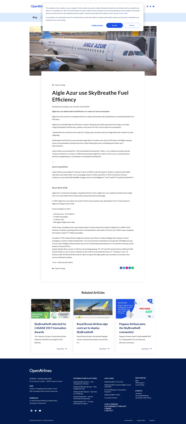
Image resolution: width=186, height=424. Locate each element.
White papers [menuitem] (140, 383)
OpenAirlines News (65, 262)
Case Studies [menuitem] (139, 385)
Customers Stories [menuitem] (110, 398)
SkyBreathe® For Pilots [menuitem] (112, 395)
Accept (114, 25)
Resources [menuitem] (140, 377)
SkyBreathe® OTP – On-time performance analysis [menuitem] (83, 402)
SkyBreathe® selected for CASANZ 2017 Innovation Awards (50, 328)
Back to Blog (60, 85)
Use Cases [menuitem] (109, 378)
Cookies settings (97, 25)
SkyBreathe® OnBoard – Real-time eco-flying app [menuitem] (85, 393)
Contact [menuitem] (108, 410)
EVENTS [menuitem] (138, 390)
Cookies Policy (141, 420)
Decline (132, 25)
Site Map (152, 420)
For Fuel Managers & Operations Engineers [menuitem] (115, 391)
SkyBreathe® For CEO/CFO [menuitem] (113, 382)
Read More (60, 349)
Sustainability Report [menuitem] (115, 406)
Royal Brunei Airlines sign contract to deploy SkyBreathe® (92, 328)
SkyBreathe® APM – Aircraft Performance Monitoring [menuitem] (83, 397)
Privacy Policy (123, 13)
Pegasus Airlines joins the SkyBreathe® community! (132, 328)
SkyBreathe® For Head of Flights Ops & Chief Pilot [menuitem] (117, 386)
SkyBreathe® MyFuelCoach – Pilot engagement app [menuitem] (85, 388)
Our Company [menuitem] (111, 404)
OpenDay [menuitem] (138, 393)
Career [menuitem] (107, 408)
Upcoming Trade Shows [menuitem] (143, 398)
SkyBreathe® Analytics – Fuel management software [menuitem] (83, 383)
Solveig (65, 107)
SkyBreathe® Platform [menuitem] (85, 378)
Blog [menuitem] (136, 380)
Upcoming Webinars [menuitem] (142, 395)
